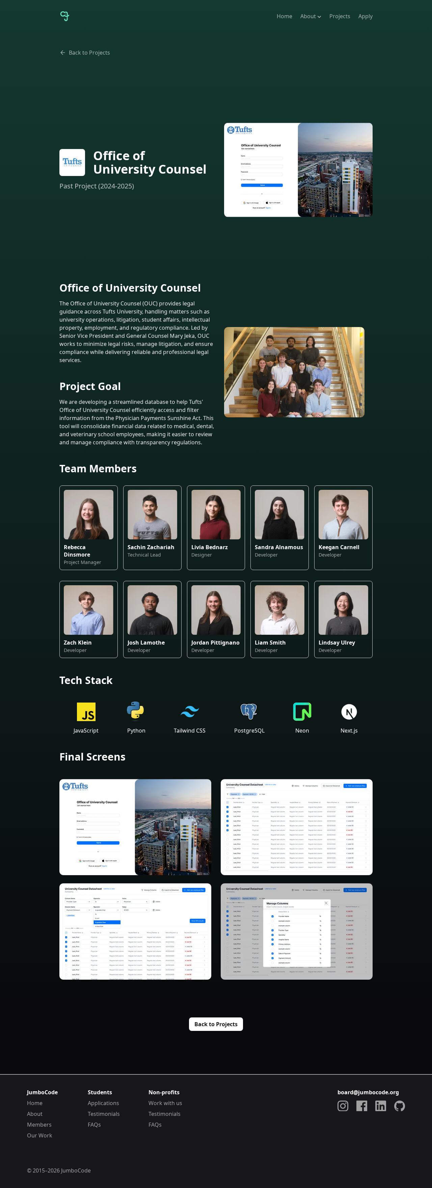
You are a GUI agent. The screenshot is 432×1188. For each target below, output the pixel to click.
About (308, 16)
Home (284, 16)
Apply (365, 16)
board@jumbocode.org (368, 1092)
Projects (339, 16)
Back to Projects (89, 52)
